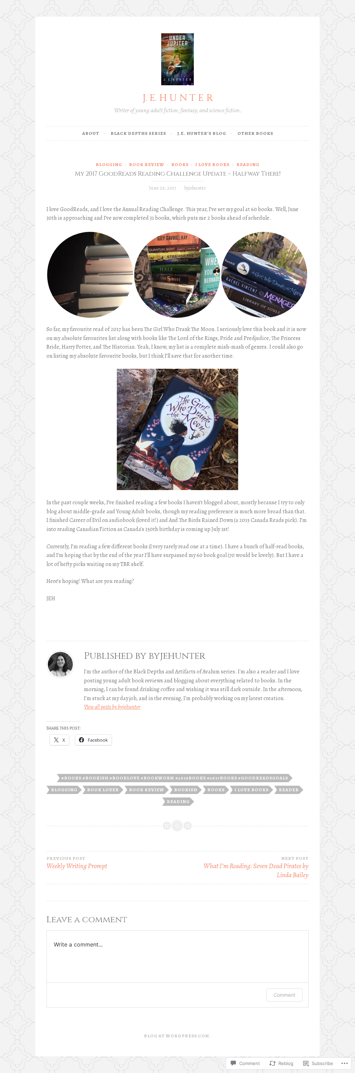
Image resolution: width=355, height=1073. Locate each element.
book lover (103, 790)
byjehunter (195, 188)
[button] (89, 275)
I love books (212, 164)
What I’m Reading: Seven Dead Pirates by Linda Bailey (256, 868)
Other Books (255, 133)
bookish (185, 790)
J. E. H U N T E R (177, 97)
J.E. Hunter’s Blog (202, 133)
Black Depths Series (138, 133)
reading (247, 164)
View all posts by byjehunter (112, 707)
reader (289, 790)
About (90, 133)
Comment (284, 995)
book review (146, 164)
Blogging (109, 164)
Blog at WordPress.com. (177, 1036)
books (180, 164)
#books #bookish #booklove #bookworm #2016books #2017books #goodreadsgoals (174, 778)
